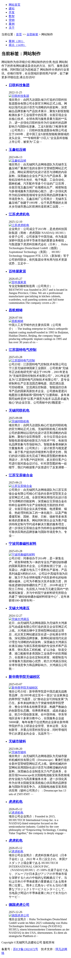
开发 (12, 12)
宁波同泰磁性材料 (22, 543)
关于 (12, 27)
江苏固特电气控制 (22, 350)
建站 (12, 8)
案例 (12, 23)
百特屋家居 (17, 271)
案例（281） (17, 41)
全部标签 (32, 34)
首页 (19, 34)
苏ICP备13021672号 (25, 949)
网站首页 (14, 4)
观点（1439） (17, 45)
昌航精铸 (16, 310)
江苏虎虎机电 (19, 214)
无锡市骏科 (17, 741)
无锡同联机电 (19, 410)
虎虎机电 (16, 802)
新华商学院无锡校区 (24, 677)
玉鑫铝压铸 (17, 150)
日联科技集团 (19, 85)
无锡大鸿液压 (19, 608)
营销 (12, 20)
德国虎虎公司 (19, 905)
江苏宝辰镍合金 (21, 475)
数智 (12, 16)
